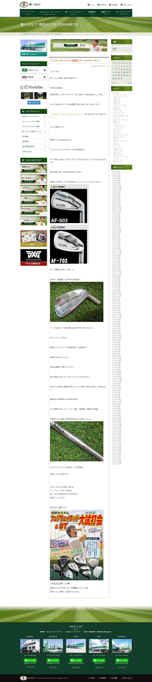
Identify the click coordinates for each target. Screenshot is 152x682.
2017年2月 (115, 374)
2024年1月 (115, 226)
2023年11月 (115, 230)
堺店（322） (115, 93)
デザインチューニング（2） (121, 96)
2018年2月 (115, 353)
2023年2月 (115, 246)
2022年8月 (115, 257)
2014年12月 (115, 421)
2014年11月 (115, 422)
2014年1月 (115, 440)
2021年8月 (115, 278)
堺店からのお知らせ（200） (121, 116)
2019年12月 (115, 314)
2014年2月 (115, 439)
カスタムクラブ (95, 65)
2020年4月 (115, 307)
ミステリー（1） (118, 125)
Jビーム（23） (117, 130)
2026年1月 (115, 184)
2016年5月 (115, 390)
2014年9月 (115, 426)
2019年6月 (115, 324)
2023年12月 (115, 228)
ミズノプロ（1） (118, 147)
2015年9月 (115, 405)
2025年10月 (115, 189)
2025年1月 (115, 205)
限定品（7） (116, 103)
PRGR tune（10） (118, 137)
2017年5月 (115, 369)
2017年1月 (115, 376)
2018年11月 (115, 337)
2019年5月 (115, 326)
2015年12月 (115, 399)
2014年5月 (115, 433)
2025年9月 (115, 191)
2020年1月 (115, 312)
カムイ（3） (116, 118)
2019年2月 (115, 332)
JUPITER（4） (117, 162)
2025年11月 (115, 187)
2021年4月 (115, 285)
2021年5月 (115, 283)
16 (119, 72)
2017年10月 (115, 360)
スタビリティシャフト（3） (121, 156)
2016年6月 (115, 389)
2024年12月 (115, 207)
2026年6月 (115, 175)
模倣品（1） (116, 121)
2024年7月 (115, 216)
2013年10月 (115, 446)
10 (122, 69)
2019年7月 (115, 323)
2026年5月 (115, 177)
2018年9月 (115, 341)
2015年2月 (115, 417)
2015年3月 (115, 415)
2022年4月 (115, 264)
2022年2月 (115, 267)
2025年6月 (115, 196)
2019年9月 (115, 319)
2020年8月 (115, 300)
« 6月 (113, 83)
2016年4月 (115, 392)
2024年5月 (115, 219)
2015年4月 (115, 414)
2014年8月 (115, 428)
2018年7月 (115, 344)
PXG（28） (116, 132)
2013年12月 (115, 442)
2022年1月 (115, 269)
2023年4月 (115, 242)
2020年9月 (115, 298)
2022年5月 (115, 262)
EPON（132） (117, 153)
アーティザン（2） (118, 114)
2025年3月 (115, 201)
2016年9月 (115, 383)
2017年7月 (115, 365)
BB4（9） (116, 139)
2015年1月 (115, 419)
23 (119, 75)
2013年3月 (115, 458)
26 (127, 75)
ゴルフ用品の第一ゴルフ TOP (29, 34)
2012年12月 (115, 463)
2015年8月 (115, 406)
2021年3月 (115, 287)
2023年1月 (115, 248)
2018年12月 (115, 335)
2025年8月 (115, 193)
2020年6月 (115, 303)
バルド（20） (117, 107)
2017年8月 (115, 364)
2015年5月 (115, 412)
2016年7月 (115, 387)
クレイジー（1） (118, 151)
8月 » (130, 83)
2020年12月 (115, 292)
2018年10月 (115, 339)
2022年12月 (115, 250)
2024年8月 (115, 214)
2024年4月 (115, 221)
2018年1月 (115, 355)
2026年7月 (115, 173)
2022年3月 (115, 266)
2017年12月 (115, 357)
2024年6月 (115, 218)
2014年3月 (115, 437)
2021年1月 (115, 291)
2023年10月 (115, 232)
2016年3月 (115, 394)
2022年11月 (115, 251)
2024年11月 (115, 209)
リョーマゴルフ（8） (119, 112)
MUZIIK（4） (117, 109)
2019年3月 (115, 330)
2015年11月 (115, 401)
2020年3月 (115, 308)
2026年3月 (115, 180)
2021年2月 (115, 289)
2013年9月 (115, 447)
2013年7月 (115, 451)
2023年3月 (115, 244)
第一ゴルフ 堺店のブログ (46, 34)
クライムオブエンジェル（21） (120, 141)
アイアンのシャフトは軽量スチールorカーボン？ (75, 60)
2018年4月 (115, 349)
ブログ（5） (116, 123)
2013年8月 (115, 449)
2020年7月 (115, 301)
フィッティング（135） (120, 94)
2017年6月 (115, 367)
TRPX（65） (117, 100)
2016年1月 (115, 398)
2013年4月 (115, 456)
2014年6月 (115, 431)
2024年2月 (115, 225)
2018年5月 (115, 348)
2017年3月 (115, 373)
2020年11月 (115, 294)
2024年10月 (115, 210)
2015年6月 (115, 410)
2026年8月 (115, 171)
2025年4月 (115, 200)
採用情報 (103, 5)
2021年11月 (115, 273)
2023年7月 (115, 237)
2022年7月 (115, 259)
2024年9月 (115, 212)
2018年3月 (115, 351)
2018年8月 (115, 342)
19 (127, 72)
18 (124, 72)
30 (119, 78)
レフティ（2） (117, 128)
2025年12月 (115, 185)
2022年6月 (115, 260)
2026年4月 (115, 178)
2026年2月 (115, 182)
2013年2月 (115, 460)
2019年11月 (115, 316)
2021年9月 (115, 276)
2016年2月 (115, 396)
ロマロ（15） (117, 145)
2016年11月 (115, 380)
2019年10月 (115, 317)
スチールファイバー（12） (121, 134)
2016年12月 (115, 378)
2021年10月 (115, 275)
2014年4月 (115, 435)
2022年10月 (115, 253)
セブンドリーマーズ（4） (120, 135)
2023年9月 (115, 234)
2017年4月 (115, 371)
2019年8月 (115, 321)
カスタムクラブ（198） (120, 105)
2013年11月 (115, 444)
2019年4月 (115, 328)
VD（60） (116, 158)
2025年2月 (115, 203)
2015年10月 (115, 403)
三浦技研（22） (117, 149)
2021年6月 (115, 282)
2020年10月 (115, 296)
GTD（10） (116, 144)
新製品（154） (117, 101)
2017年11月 (115, 358)
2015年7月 (115, 408)
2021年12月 (115, 271)
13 (130, 69)
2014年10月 (115, 424)
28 (114, 78)
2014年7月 (115, 430)
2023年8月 (115, 235)
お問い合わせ (127, 5)
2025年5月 (115, 198)
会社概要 (114, 5)
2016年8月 (115, 385)
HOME (92, 678)
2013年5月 (115, 455)
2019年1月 (115, 333)
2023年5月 (115, 241)
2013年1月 (115, 462)
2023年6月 (115, 239)
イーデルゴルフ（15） (119, 126)
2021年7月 (115, 280)
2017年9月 (115, 362)
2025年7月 (115, 194)
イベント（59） (117, 110)
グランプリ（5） (118, 160)
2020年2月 (115, 310)
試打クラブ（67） (118, 154)
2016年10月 (115, 381)
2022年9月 (115, 255)
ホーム (92, 5)
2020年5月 (115, 305)
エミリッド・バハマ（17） (121, 119)
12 (127, 69)
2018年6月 (115, 346)
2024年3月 (115, 223)
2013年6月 (115, 453)
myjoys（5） (117, 98)
